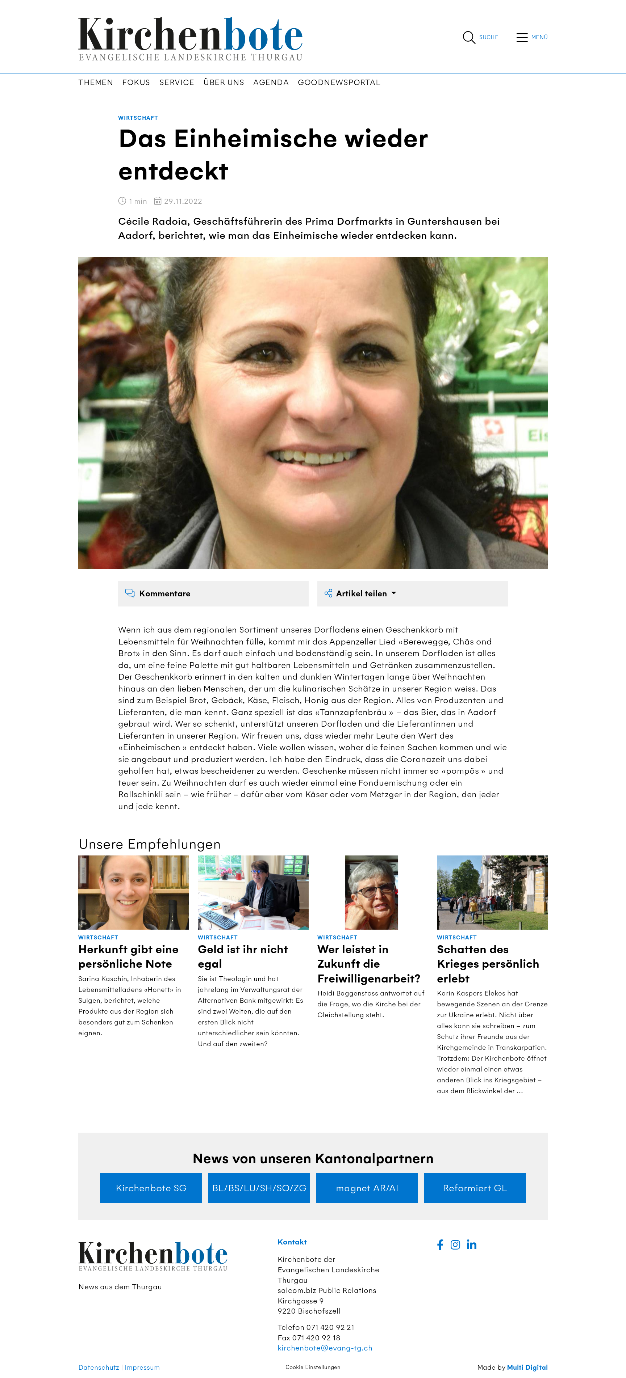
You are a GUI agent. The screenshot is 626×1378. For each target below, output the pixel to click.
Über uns (223, 82)
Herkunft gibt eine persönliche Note (128, 956)
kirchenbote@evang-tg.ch (324, 1347)
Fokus (136, 82)
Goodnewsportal (339, 82)
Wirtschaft (138, 118)
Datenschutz (98, 1367)
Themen (95, 82)
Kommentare (165, 593)
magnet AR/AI (367, 1188)
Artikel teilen (362, 593)
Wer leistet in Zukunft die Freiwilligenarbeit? (369, 964)
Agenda (271, 82)
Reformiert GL (475, 1188)
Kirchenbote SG (151, 1188)
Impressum (142, 1367)
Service (177, 82)
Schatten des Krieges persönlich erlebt (488, 964)
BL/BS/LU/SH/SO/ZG (259, 1188)
